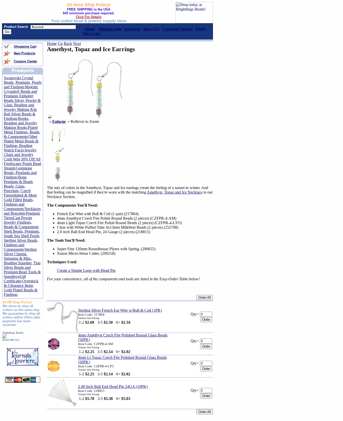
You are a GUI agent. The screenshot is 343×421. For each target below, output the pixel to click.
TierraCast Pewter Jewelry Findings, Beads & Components (21, 222)
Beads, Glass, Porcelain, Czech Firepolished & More (20, 190)
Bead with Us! (11, 339)
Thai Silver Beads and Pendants (22, 267)
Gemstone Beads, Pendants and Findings (20, 172)
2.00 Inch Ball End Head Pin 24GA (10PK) (113, 386)
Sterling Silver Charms (20, 251)
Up (60, 43)
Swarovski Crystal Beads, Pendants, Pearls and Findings (22, 82)
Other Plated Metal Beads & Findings (21, 141)
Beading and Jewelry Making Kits (20, 107)
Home (52, 43)
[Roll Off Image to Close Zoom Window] (92, 117)
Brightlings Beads (13, 332)
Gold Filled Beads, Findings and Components (19, 204)
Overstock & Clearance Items (21, 283)
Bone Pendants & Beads (18, 179)
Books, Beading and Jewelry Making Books (20, 123)
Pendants (33, 213)
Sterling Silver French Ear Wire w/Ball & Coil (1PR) (120, 310)
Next (77, 43)
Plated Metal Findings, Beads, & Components (22, 132)
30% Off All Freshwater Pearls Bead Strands (22, 163)
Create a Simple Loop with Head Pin (86, 270)
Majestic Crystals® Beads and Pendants (21, 91)
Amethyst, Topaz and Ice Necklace (174, 192)
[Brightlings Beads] (5, 337)
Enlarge (59, 121)
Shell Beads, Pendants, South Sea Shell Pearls (22, 233)
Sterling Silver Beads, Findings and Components (21, 244)
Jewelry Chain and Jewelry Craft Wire (20, 154)
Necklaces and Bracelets (22, 211)
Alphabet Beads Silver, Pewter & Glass (22, 100)
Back (68, 43)
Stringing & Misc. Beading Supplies (18, 260)
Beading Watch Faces (18, 147)
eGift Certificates (15, 278)
